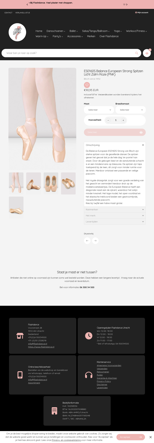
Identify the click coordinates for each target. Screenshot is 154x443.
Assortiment (34, 382)
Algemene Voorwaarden (109, 365)
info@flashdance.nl (37, 343)
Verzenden (102, 368)
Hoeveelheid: (95, 120)
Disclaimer (102, 384)
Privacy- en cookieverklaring (66, 440)
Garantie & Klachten (107, 378)
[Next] (126, 4)
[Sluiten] (150, 437)
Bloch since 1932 (92, 78)
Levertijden (102, 387)
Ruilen (100, 375)
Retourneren (103, 371)
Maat (86, 103)
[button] (115, 145)
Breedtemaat (122, 103)
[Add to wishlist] (87, 85)
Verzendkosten (105, 94)
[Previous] (27, 4)
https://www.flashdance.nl (41, 346)
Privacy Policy (104, 381)
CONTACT (8, 12)
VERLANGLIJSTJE (22, 12)
